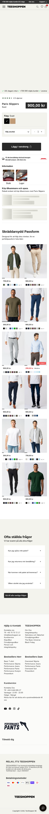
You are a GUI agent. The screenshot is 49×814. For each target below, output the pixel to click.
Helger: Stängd (10, 695)
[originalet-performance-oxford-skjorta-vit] (6, 285)
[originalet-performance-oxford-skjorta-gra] (10, 285)
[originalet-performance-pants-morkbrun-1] (35, 285)
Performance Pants (11, 669)
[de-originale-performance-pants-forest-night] (39, 285)
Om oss (31, 2)
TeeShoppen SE (31, 811)
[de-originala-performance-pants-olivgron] (31, 285)
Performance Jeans (12, 666)
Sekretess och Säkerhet (34, 635)
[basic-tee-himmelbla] (12, 328)
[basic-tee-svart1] (4, 328)
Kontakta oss (9, 630)
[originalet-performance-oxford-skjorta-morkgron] (4, 285)
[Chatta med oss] (42, 807)
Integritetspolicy (31, 633)
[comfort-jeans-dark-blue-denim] (26, 416)
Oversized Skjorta (32, 661)
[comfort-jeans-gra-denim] (33, 416)
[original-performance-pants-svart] (26, 285)
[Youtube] (5, 708)
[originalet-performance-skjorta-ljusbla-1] (35, 372)
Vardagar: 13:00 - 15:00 (13, 693)
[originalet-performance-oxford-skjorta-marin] (8, 285)
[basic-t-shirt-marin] (10, 328)
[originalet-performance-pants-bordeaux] (33, 285)
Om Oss (28, 630)
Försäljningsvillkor (11, 642)
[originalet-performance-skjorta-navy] (26, 372)
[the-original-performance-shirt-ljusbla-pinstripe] (37, 372)
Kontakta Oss (9, 688)
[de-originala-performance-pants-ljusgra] (37, 285)
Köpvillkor (8, 640)
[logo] (16, 7)
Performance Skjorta (12, 664)
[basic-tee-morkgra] (17, 328)
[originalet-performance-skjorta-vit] (33, 372)
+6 (41, 285)
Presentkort (8, 674)
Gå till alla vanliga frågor (15, 595)
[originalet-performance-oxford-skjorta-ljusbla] (12, 285)
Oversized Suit (31, 669)
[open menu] (4, 7)
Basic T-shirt (9, 661)
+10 (19, 328)
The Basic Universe (32, 640)
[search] (37, 6)
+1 (19, 285)
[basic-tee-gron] (15, 328)
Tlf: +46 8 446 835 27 (12, 690)
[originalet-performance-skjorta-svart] (29, 372)
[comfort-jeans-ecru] (31, 416)
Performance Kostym (12, 671)
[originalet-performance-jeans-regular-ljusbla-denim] (35, 416)
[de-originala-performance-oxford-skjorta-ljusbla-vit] (17, 285)
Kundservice (9, 637)
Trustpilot (24, 793)
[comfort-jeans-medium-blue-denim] (37, 416)
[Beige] (12, 121)
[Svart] (7, 121)
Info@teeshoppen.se (12, 635)
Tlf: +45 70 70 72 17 (12, 633)
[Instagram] (14, 709)
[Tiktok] (18, 709)
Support (42, 2)
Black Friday (30, 642)
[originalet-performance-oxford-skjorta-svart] (15, 285)
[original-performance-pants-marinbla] (29, 285)
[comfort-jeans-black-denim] (29, 416)
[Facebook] (10, 709)
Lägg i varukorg (19, 146)
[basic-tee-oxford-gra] (6, 328)
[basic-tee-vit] (8, 328)
